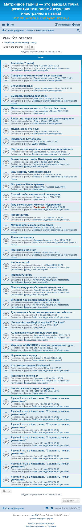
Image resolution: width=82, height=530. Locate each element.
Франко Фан (39, 187)
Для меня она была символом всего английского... (42, 312)
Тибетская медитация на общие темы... (51, 209)
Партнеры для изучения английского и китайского (42, 149)
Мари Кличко (40, 152)
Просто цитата (19, 214)
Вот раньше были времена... (28, 184)
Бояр (36, 66)
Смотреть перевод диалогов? (29, 95)
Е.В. (35, 277)
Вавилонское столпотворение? (47, 80)
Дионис (37, 174)
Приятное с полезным (24, 375)
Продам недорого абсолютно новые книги (37, 287)
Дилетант (38, 98)
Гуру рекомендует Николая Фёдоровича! (36, 204)
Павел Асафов (41, 111)
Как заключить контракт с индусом (32, 388)
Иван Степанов (41, 290)
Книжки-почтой (20, 262)
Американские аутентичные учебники (34, 332)
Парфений (39, 207)
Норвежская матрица (24, 355)
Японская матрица (22, 237)
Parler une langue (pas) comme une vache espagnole (42, 118)
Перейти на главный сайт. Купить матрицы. (41, 18)
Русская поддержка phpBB (41, 519)
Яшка (36, 391)
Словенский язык (22, 85)
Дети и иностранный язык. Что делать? (51, 154)
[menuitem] (10, 24)
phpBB (35, 515)
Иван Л (37, 302)
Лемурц (37, 227)
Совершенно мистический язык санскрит (36, 75)
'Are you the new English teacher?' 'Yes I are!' (38, 322)
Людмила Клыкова (42, 240)
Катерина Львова (42, 335)
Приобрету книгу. (21, 274)
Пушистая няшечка (43, 78)
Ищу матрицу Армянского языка (31, 171)
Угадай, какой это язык (25, 128)
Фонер (37, 252)
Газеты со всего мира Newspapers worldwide (38, 159)
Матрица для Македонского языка (32, 225)
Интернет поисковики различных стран (35, 299)
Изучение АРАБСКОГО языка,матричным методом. (42, 345)
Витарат (37, 358)
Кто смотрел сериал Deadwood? (30, 365)
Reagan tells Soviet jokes (26, 138)
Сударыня (38, 378)
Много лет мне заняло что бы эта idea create (38, 108)
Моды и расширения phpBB (41, 524)
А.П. (36, 141)
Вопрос (37, 197)
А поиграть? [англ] (22, 63)
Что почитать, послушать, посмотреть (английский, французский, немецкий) (40, 69)
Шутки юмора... (39, 113)
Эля (35, 348)
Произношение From (23, 249)
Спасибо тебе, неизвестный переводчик (35, 194)
